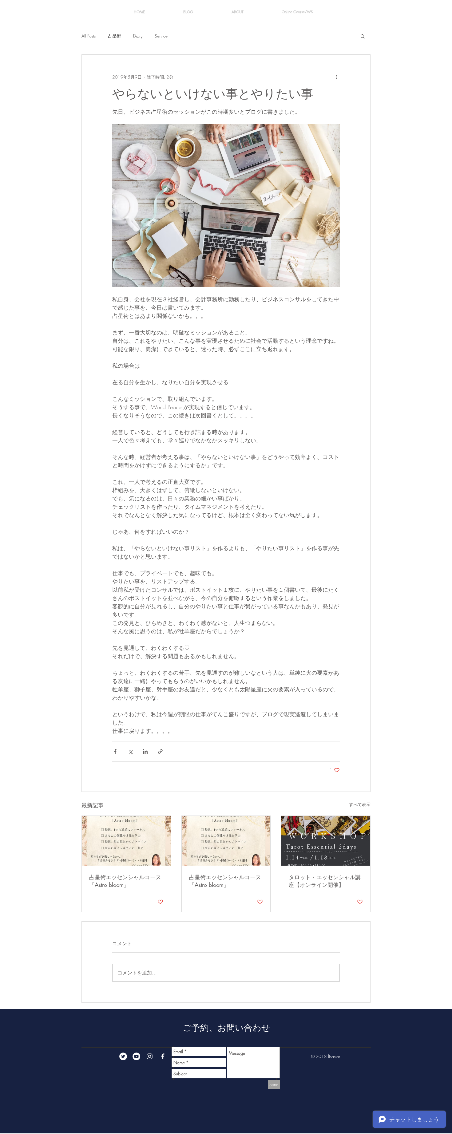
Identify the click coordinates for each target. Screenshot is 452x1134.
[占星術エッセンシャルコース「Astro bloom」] (126, 841)
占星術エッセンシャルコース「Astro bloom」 (125, 880)
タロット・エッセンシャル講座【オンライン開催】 (325, 880)
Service (161, 36)
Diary (137, 36)
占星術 (114, 36)
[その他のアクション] (336, 77)
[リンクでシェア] (160, 751)
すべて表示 (360, 804)
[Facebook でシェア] (115, 751)
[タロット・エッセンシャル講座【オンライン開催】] (325, 841)
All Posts (88, 36)
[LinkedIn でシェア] (145, 751)
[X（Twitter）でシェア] (130, 751)
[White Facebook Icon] (163, 1056)
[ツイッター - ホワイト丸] (123, 1056)
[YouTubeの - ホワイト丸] (136, 1056)
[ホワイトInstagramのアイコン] (149, 1056)
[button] (363, 36)
